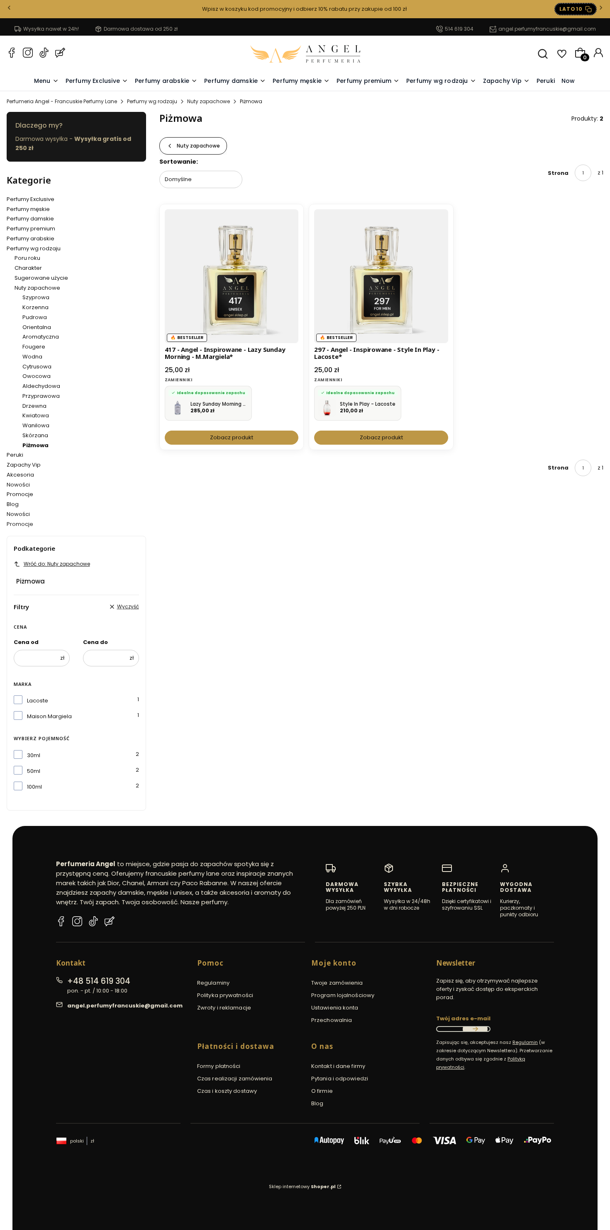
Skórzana (35, 435)
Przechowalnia (331, 1020)
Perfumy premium (31, 228)
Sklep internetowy (302, 1186)
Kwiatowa (35, 415)
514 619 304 (459, 28)
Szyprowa (35, 297)
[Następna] (600, 9)
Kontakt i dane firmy (338, 1066)
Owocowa (36, 376)
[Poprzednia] (9, 9)
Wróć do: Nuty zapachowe (57, 563)
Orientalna (36, 327)
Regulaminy (213, 983)
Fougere (33, 347)
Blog (13, 504)
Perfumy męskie (28, 209)
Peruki (15, 455)
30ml (33, 755)
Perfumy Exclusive (30, 199)
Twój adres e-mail (463, 1018)
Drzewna (34, 406)
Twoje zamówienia (337, 983)
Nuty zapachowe (208, 101)
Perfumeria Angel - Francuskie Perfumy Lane (62, 101)
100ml (34, 787)
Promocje (20, 494)
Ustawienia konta (335, 1008)
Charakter (28, 268)
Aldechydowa (41, 386)
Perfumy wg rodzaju (152, 101)
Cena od (26, 642)
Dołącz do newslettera (475, 1029)
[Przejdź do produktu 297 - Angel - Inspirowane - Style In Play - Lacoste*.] (381, 276)
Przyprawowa (41, 396)
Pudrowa (34, 317)
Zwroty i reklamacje (224, 1008)
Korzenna (35, 307)
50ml (33, 771)
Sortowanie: (178, 161)
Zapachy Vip (24, 465)
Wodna (32, 357)
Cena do (95, 642)
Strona (558, 173)
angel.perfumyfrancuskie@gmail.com (547, 28)
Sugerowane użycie (41, 278)
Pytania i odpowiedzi (339, 1078)
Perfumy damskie (30, 219)
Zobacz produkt (231, 437)
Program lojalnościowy (342, 995)
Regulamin (525, 1042)
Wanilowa (35, 425)
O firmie (322, 1091)
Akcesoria (20, 475)
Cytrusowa (36, 366)
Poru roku (27, 258)
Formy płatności (219, 1066)
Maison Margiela (49, 716)
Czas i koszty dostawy (227, 1091)
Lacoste (37, 701)
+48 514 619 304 (98, 981)
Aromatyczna (40, 337)
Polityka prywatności (225, 995)
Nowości (18, 485)
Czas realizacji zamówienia (235, 1078)
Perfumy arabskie (30, 238)
